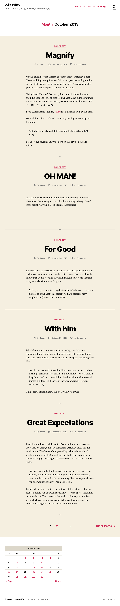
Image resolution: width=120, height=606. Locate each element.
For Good (60, 248)
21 (17, 572)
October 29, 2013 (59, 338)
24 (42, 572)
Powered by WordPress (38, 599)
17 (42, 567)
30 (33, 576)
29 (25, 576)
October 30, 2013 (59, 185)
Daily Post (60, 46)
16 (34, 567)
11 (50, 562)
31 (42, 576)
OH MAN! (60, 176)
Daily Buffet (12, 4)
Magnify (60, 55)
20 (9, 572)
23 (33, 572)
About (78, 6)
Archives (87, 6)
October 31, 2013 (59, 64)
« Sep (9, 581)
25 (50, 572)
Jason (42, 64)
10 (42, 562)
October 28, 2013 (59, 432)
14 (17, 567)
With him (60, 328)
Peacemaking (99, 6)
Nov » (58, 581)
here (58, 111)
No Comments (80, 64)
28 (17, 576)
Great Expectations (60, 422)
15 (25, 567)
